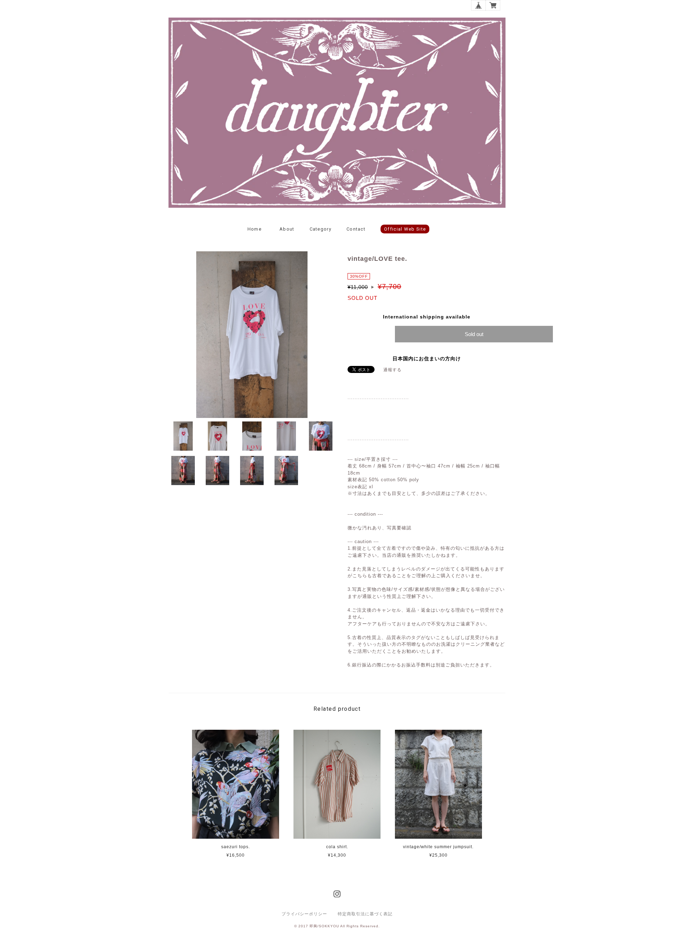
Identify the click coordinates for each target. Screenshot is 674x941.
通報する (392, 369)
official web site (405, 229)
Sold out (474, 334)
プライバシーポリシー (304, 913)
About (287, 229)
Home (254, 229)
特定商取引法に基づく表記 (365, 913)
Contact (355, 229)
